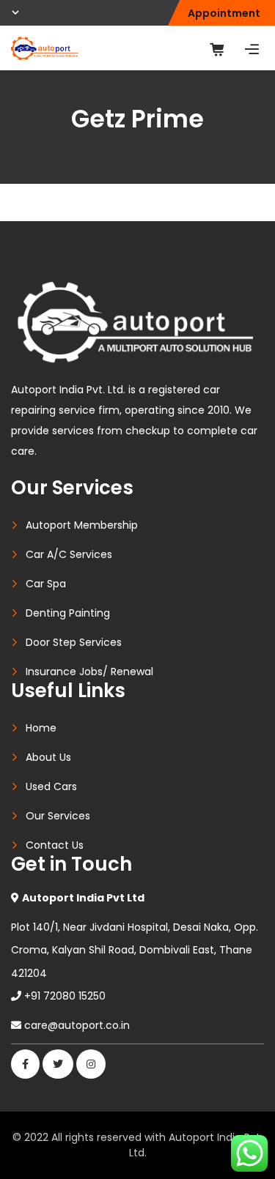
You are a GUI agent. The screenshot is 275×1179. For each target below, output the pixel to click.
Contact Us (55, 845)
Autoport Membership (82, 525)
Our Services (58, 815)
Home (41, 728)
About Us (48, 757)
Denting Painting (68, 613)
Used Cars (51, 786)
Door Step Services (74, 642)
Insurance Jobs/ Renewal (89, 671)
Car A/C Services (69, 554)
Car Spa (46, 583)
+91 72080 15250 (65, 996)
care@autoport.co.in (77, 1025)
